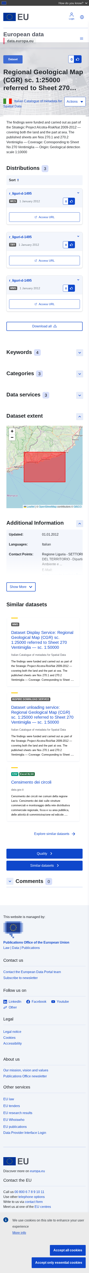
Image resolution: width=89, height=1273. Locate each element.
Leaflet (30, 506)
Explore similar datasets (55, 833)
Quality (42, 853)
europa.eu (37, 1171)
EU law (8, 1099)
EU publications (15, 1126)
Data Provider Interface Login (24, 1132)
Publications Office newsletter (25, 1076)
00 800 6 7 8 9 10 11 (29, 1192)
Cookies (9, 1037)
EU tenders (11, 1106)
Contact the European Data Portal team (32, 972)
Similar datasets (42, 865)
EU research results (17, 1113)
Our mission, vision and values (25, 1070)
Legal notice (12, 1031)
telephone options (31, 1197)
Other (13, 1007)
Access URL (47, 217)
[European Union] (43, 1161)
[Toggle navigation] (81, 38)
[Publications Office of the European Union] (42, 928)
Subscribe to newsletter (20, 978)
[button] (73, 3)
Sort (12, 180)
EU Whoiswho (13, 1119)
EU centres (43, 1206)
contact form (34, 1202)
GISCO (78, 506)
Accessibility (12, 1043)
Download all (42, 326)
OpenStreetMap (48, 506)
